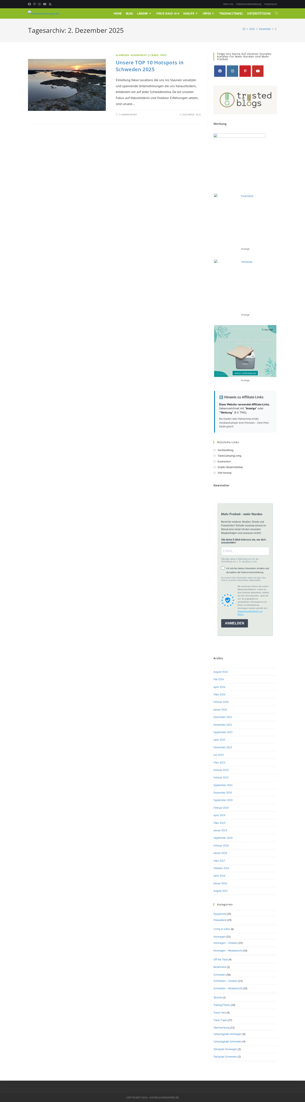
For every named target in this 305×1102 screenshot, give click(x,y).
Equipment (220, 914)
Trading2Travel (222, 1005)
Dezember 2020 (223, 792)
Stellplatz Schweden (225, 1056)
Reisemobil (220, 967)
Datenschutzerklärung (248, 4)
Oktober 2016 (221, 868)
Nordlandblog (225, 450)
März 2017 (219, 860)
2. (276, 29)
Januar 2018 (220, 853)
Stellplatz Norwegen (225, 1049)
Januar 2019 (220, 830)
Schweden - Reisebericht (132, 55)
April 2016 (219, 875)
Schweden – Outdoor (226, 981)
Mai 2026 (219, 679)
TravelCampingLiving (229, 455)
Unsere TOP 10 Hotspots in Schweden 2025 (150, 66)
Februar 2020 (221, 808)
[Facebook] (30, 4)
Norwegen (220, 936)
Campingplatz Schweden (228, 1041)
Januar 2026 (220, 709)
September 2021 (223, 785)
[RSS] (50, 4)
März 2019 (219, 823)
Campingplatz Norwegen (228, 1034)
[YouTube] (45, 4)
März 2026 (219, 694)
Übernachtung (221, 1027)
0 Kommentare (128, 114)
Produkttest (220, 920)
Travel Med (220, 1012)
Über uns (228, 4)
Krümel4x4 (224, 461)
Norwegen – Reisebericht (228, 950)
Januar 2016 (220, 883)
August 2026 (221, 672)
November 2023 (223, 747)
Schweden (220, 974)
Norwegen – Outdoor (226, 943)
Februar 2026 (221, 702)
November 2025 (223, 725)
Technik (218, 997)
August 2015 (221, 891)
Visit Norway (225, 473)
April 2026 (219, 687)
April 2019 (219, 815)
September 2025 (223, 732)
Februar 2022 (221, 777)
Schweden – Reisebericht (228, 988)
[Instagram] (39, 4)
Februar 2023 (221, 770)
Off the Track (221, 959)
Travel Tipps (158, 55)
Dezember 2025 (223, 717)
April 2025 (219, 739)
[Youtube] (258, 71)
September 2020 (223, 800)
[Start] (244, 29)
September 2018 (223, 838)
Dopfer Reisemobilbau (230, 467)
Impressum (270, 4)
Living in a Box (222, 929)
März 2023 (219, 762)
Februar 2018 (221, 845)
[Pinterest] (34, 4)
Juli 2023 (219, 755)
